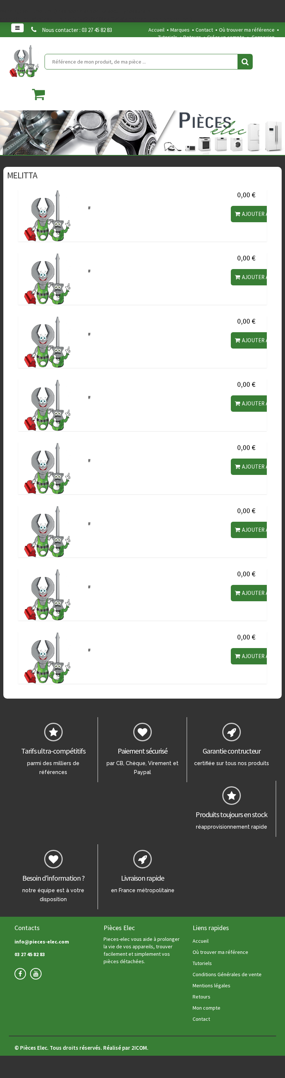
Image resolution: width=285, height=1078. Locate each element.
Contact (204, 29)
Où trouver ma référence (247, 29)
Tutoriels (167, 37)
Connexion (263, 37)
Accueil (156, 29)
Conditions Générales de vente (227, 974)
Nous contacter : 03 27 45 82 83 (77, 29)
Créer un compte (226, 37)
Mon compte (206, 1007)
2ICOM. (139, 1047)
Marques (180, 29)
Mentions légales (211, 985)
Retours (192, 37)
